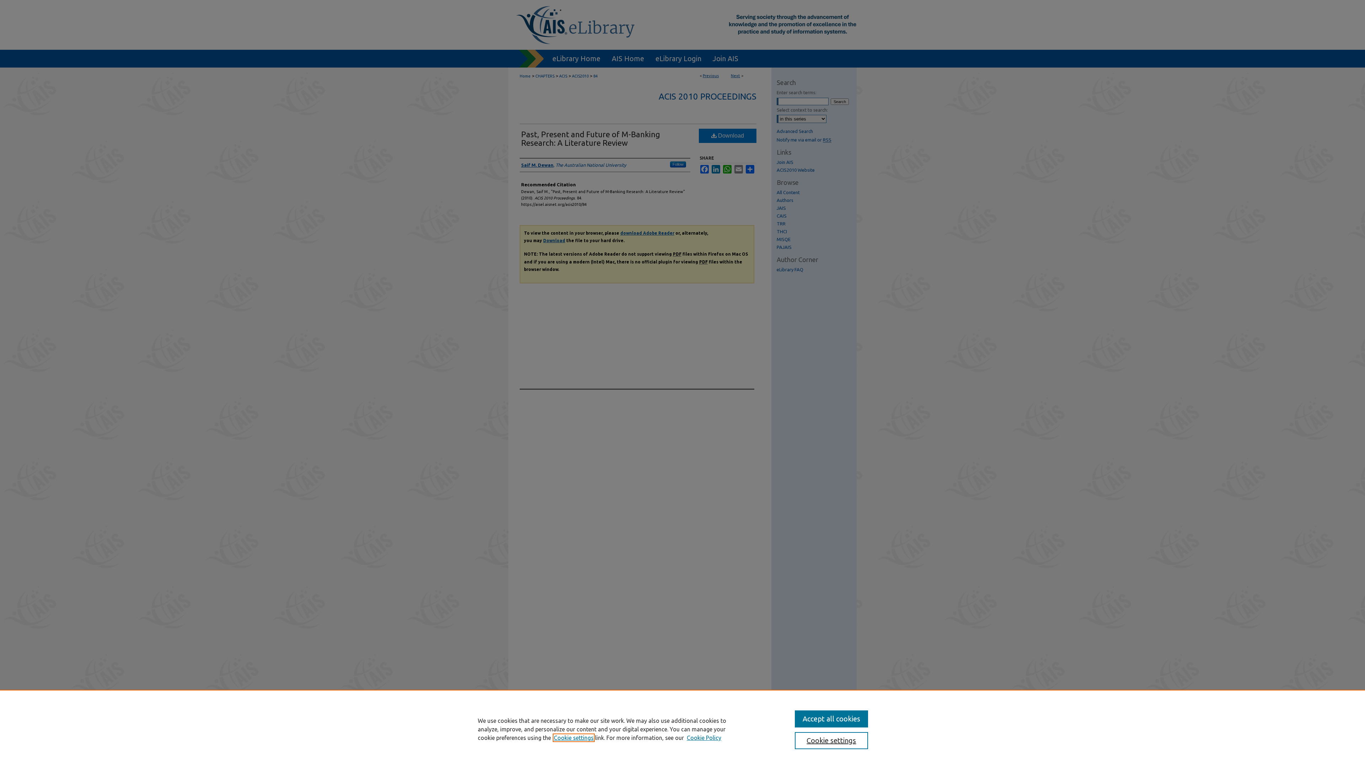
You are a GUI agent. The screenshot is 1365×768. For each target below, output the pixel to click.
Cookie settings (574, 738)
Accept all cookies (831, 719)
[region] (682, 729)
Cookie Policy (704, 738)
